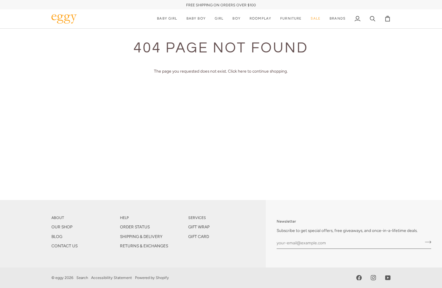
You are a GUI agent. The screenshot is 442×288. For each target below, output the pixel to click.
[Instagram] (373, 277)
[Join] (426, 242)
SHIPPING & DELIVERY (141, 236)
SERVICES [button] (197, 217)
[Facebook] (359, 277)
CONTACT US (64, 245)
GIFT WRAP (199, 226)
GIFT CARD (198, 236)
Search (82, 277)
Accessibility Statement (111, 277)
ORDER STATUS (135, 226)
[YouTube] (388, 277)
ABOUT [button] (57, 217)
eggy (59, 277)
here (242, 71)
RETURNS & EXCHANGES (144, 245)
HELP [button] (124, 217)
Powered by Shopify (152, 277)
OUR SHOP (61, 226)
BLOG (56, 236)
